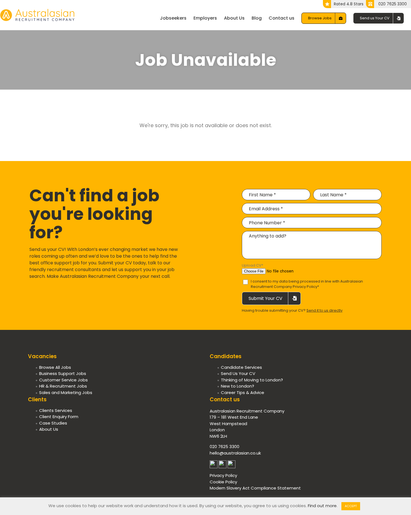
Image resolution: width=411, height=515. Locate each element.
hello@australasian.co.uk (235, 453)
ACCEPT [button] (351, 506)
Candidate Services (241, 367)
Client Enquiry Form (58, 417)
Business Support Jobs (62, 373)
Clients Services (55, 410)
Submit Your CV (265, 298)
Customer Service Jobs (63, 380)
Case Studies (53, 423)
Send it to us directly (324, 310)
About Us (48, 429)
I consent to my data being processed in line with (307, 284)
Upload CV (252, 265)
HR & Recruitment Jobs (63, 386)
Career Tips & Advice (242, 392)
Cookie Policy (223, 482)
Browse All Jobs (55, 367)
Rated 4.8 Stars (348, 4)
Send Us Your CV (238, 373)
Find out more (322, 506)
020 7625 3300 (392, 4)
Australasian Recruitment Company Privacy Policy (307, 284)
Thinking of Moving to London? (252, 380)
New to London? (237, 386)
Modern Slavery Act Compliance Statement (255, 488)
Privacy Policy (223, 475)
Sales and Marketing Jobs (65, 392)
